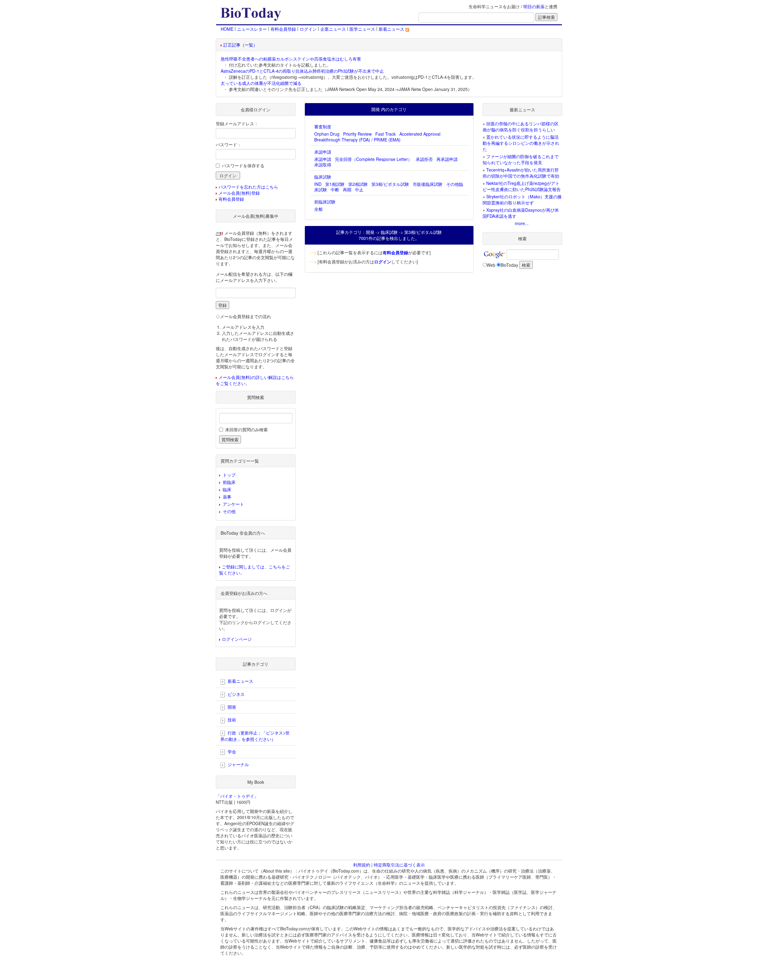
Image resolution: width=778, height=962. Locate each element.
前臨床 (229, 482)
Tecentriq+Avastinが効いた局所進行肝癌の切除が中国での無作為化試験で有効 (521, 173)
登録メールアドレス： (237, 123)
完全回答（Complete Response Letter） (373, 159)
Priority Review (357, 134)
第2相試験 (358, 184)
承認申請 (322, 152)
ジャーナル (237, 764)
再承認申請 (447, 159)
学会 (231, 751)
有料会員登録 (283, 29)
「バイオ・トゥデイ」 (237, 796)
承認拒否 (424, 159)
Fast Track (385, 134)
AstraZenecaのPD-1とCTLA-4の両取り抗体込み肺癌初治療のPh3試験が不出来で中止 (302, 71)
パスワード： (228, 144)
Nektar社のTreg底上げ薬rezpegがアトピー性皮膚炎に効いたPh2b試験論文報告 (522, 186)
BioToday (509, 265)
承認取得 (322, 164)
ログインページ (237, 639)
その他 (229, 511)
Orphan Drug (326, 134)
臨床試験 (322, 177)
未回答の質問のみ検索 (246, 429)
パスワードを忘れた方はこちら (248, 187)
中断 (335, 189)
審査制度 (322, 126)
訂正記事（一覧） (240, 45)
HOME (227, 29)
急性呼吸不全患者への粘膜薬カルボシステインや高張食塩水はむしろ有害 (291, 59)
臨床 (227, 489)
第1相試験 (335, 184)
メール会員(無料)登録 (239, 193)
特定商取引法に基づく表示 (399, 865)
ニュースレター (252, 29)
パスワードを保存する (243, 165)
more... (521, 223)
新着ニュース (392, 29)
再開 (347, 189)
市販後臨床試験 (427, 184)
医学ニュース (362, 29)
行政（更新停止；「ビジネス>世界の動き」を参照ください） (255, 736)
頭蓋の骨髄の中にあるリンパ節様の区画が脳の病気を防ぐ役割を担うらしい (521, 126)
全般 (318, 209)
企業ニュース (333, 29)
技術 (231, 720)
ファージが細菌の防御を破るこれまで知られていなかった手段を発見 (521, 159)
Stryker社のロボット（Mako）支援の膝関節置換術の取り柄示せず (522, 199)
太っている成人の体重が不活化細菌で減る (261, 83)
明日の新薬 (534, 6)
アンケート (233, 504)
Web (491, 265)
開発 (231, 707)
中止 (359, 189)
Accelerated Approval (419, 134)
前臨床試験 (325, 202)
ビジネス (235, 694)
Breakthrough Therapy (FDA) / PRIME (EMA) (357, 140)
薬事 (227, 497)
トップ (229, 475)
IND (318, 184)
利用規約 (361, 865)
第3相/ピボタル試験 (390, 184)
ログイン (308, 29)
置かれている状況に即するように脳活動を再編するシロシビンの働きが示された (521, 143)
